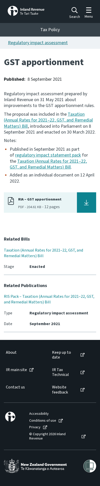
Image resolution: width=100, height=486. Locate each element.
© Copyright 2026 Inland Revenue (47, 436)
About (11, 352)
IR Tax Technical (60, 372)
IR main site (16, 370)
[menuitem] (23, 355)
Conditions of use (42, 421)
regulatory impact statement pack (48, 155)
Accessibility (39, 414)
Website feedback (60, 390)
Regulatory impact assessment (38, 43)
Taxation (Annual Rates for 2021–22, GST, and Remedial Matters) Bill (48, 120)
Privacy (35, 427)
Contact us (15, 387)
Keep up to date (61, 355)
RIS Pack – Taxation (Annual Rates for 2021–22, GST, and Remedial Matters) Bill (49, 299)
